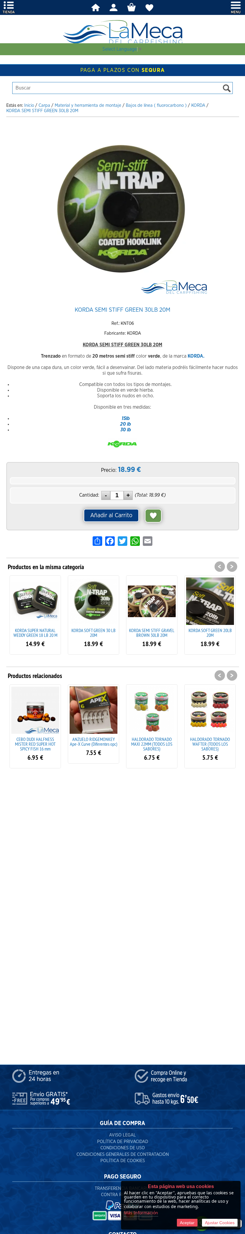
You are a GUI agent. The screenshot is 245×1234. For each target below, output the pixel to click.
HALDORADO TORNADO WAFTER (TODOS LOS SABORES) (152, 744)
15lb (126, 418)
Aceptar (187, 1222)
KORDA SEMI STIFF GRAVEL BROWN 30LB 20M (93, 632)
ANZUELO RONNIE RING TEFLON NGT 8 (210, 741)
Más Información (141, 1213)
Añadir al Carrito (111, 515)
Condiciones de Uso (122, 1148)
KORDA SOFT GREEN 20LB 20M (152, 632)
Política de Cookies (122, 1161)
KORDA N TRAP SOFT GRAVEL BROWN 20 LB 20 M (210, 632)
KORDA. (196, 356)
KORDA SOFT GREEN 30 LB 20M (35, 632)
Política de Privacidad (122, 1141)
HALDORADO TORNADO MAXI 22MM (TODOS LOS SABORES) (93, 744)
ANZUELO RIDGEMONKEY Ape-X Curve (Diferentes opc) (35, 741)
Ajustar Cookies (220, 1222)
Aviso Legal (122, 1135)
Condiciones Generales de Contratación (122, 1154)
